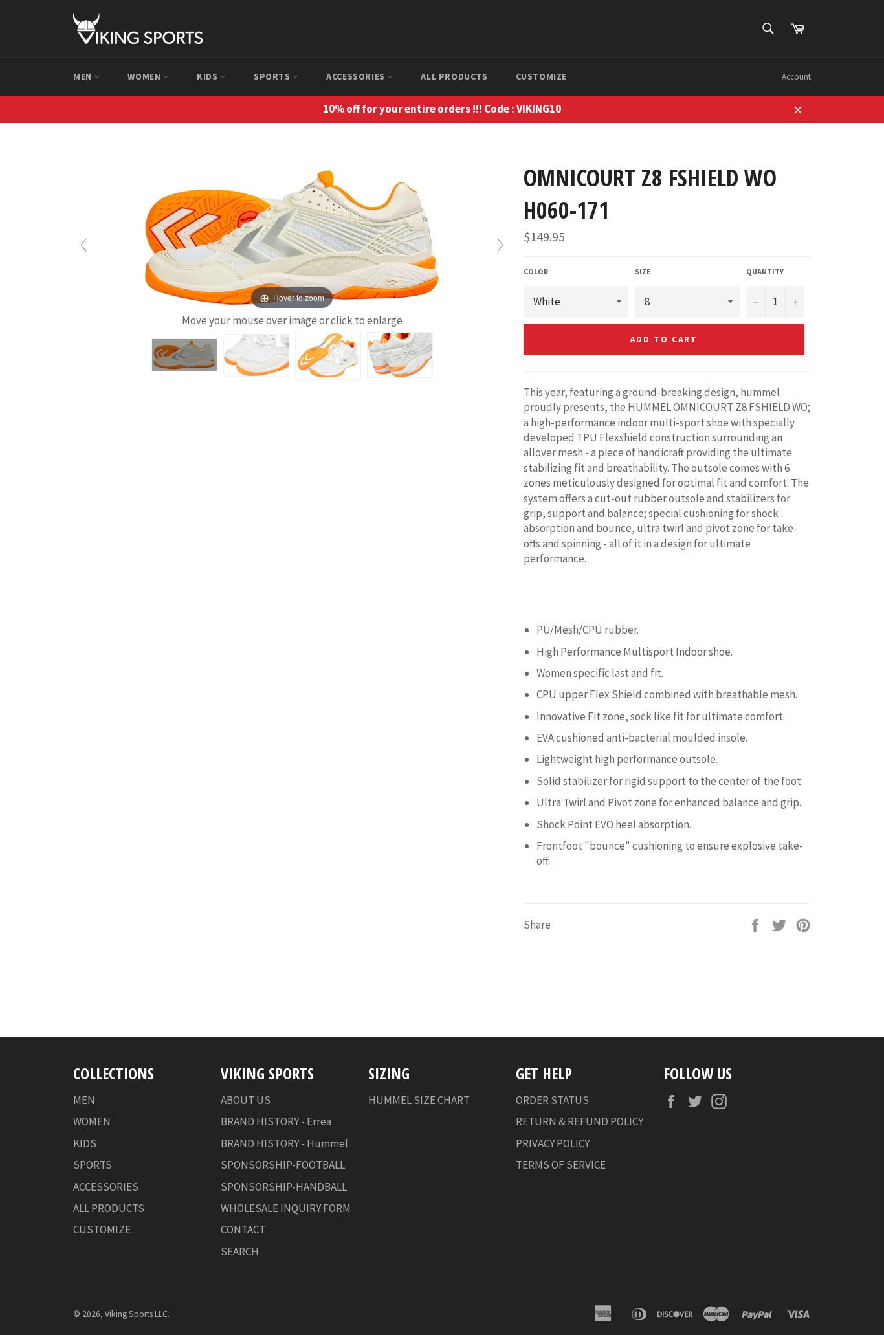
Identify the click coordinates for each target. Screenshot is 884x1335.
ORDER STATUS (552, 1100)
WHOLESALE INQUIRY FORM (286, 1208)
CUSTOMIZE (541, 76)
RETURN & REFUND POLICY (579, 1121)
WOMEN (145, 76)
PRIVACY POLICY (553, 1143)
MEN (83, 76)
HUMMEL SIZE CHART (419, 1100)
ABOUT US (246, 1100)
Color (536, 271)
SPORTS (273, 76)
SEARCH (240, 1251)
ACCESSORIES (356, 76)
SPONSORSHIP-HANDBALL (284, 1187)
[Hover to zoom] (292, 237)
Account (796, 76)
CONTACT (243, 1229)
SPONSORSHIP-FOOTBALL (283, 1165)
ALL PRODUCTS (454, 76)
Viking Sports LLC (136, 1313)
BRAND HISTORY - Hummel (284, 1143)
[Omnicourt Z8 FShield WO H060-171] (184, 355)
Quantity (765, 271)
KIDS (208, 76)
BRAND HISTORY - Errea (276, 1121)
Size (643, 271)
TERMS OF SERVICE (561, 1165)
